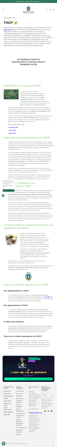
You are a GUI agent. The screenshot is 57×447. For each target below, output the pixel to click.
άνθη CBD (47, 297)
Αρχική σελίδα (7, 17)
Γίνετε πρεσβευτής (21, 427)
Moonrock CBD (7, 401)
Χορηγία (18, 434)
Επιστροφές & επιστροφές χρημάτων (20, 400)
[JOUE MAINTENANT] (28, 369)
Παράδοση (19, 396)
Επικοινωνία (19, 393)
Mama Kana (9, 443)
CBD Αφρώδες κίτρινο (7, 404)
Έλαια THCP (12, 133)
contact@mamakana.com (35, 412)
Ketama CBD (7, 414)
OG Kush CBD (7, 393)
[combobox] (53, 446)
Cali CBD (6, 398)
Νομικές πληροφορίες (20, 410)
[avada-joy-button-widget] (3, 443)
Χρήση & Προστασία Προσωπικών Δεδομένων (20, 422)
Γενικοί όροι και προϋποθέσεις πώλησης (20, 415)
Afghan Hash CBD (8, 412)
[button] (3, 9)
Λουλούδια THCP (13, 127)
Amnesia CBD (7, 391)
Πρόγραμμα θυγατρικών (19, 431)
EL (54, 445)
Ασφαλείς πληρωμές (19, 405)
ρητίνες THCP (12, 130)
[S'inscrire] (51, 395)
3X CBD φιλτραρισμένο (8, 408)
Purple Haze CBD (8, 396)
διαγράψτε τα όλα (28, 64)
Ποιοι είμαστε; (20, 391)
